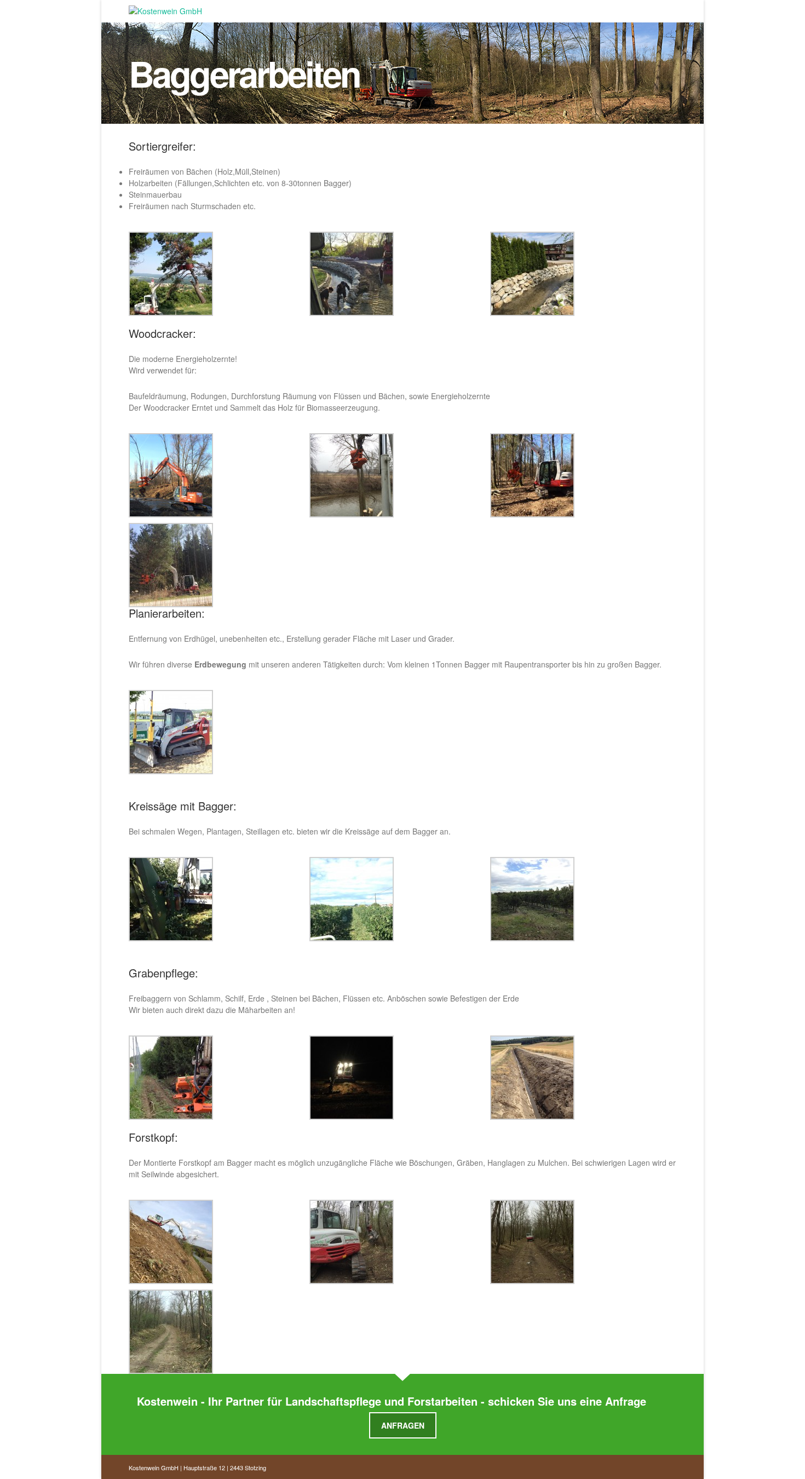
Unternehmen (494, 8)
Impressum (607, 8)
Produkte (430, 8)
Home (324, 8)
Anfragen (402, 1425)
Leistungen (372, 8)
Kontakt (554, 8)
